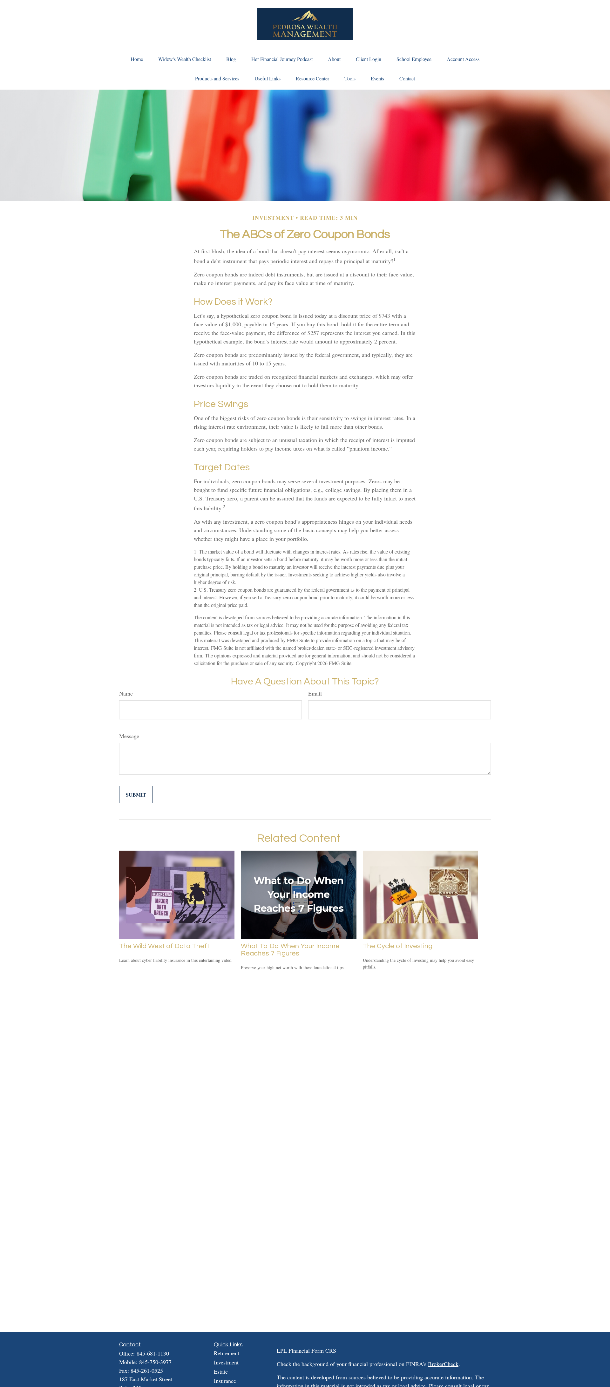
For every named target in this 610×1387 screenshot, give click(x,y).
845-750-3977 (155, 1362)
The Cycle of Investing (397, 946)
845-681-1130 (153, 1353)
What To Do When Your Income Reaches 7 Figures (290, 949)
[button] (137, 59)
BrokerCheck (443, 1364)
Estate (221, 1371)
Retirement (226, 1353)
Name (126, 693)
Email (315, 693)
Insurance (225, 1380)
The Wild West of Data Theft (164, 946)
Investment (226, 1362)
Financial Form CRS (312, 1350)
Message (129, 736)
